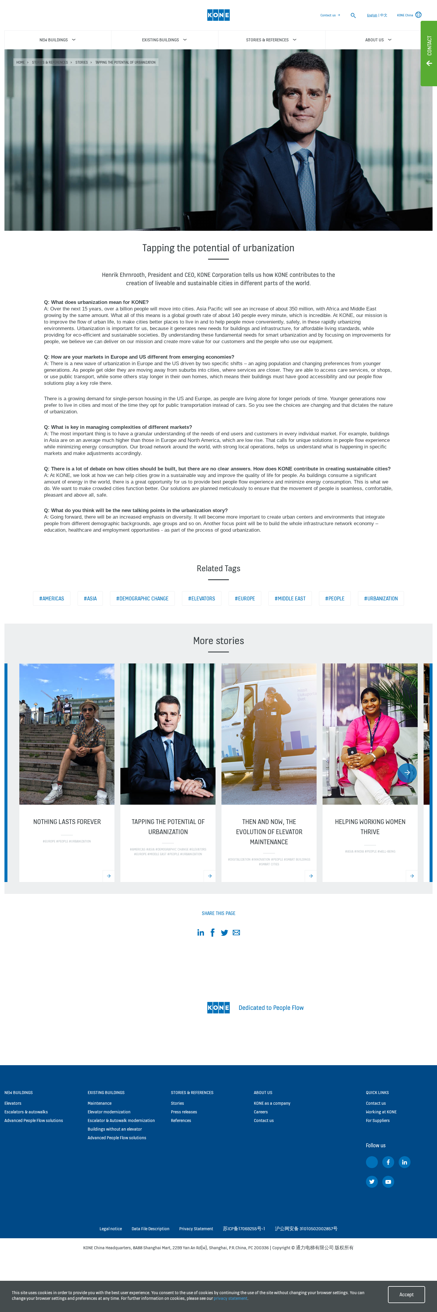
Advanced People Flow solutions (33, 1120)
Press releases (184, 1112)
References (181, 1120)
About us (263, 1092)
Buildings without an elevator (115, 1129)
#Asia (90, 598)
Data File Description (150, 1228)
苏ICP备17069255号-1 (244, 1228)
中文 (383, 15)
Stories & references (50, 62)
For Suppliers (378, 1120)
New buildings (18, 1092)
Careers (261, 1112)
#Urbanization (381, 598)
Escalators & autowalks (26, 1112)
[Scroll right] (407, 773)
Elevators (12, 1103)
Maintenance (99, 1103)
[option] (66, 772)
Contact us (328, 15)
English (372, 15)
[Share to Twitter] (224, 934)
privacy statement (230, 1298)
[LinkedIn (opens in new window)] (405, 1162)
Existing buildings (106, 1092)
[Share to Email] (236, 934)
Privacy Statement (196, 1228)
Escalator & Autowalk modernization (121, 1120)
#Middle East (290, 598)
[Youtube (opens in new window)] (388, 1182)
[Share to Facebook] (212, 934)
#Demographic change (142, 598)
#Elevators (201, 598)
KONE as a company (272, 1103)
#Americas (51, 598)
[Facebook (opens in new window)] (388, 1162)
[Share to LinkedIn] (201, 934)
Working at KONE (381, 1112)
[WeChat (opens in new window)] (372, 1162)
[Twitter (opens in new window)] (372, 1182)
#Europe (245, 598)
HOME (20, 62)
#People (335, 598)
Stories (82, 62)
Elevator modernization (109, 1112)
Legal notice (111, 1228)
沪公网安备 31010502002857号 (306, 1228)
